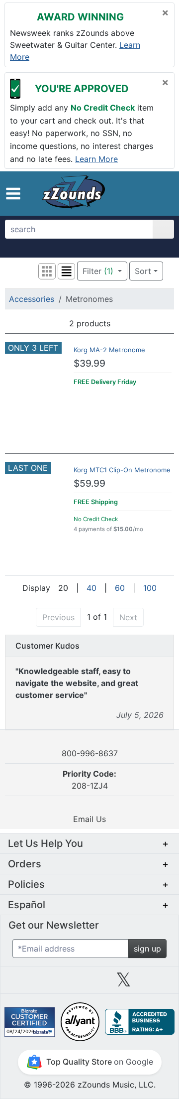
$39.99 (89, 363)
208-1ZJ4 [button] (89, 780)
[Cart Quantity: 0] (128, 193)
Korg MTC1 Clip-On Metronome (122, 470)
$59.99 (89, 483)
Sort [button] (143, 271)
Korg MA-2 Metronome (109, 350)
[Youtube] (157, 983)
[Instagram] (89, 983)
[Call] (162, 194)
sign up (147, 949)
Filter (98, 271)
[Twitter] (123, 983)
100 (150, 588)
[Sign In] (146, 193)
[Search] (163, 229)
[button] (13, 193)
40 (91, 588)
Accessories (31, 299)
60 (120, 588)
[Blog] (21, 983)
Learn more (96, 158)
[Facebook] (55, 983)
